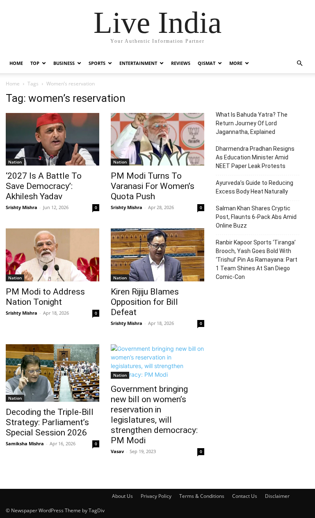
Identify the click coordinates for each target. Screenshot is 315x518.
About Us (122, 496)
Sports (97, 63)
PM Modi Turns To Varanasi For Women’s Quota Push (152, 186)
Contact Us (244, 496)
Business (64, 63)
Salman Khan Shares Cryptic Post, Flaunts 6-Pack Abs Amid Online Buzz (256, 217)
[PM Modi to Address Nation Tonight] (52, 254)
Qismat (206, 63)
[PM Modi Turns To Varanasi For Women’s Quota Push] (157, 139)
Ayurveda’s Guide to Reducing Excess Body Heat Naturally (254, 187)
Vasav (117, 451)
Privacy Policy (156, 496)
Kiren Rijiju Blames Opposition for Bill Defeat (145, 302)
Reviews (180, 63)
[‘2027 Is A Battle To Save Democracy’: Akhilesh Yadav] (52, 139)
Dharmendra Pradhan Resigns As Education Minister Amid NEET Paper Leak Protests (255, 157)
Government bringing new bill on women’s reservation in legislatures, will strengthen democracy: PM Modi (154, 414)
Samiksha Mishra (25, 443)
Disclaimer (277, 496)
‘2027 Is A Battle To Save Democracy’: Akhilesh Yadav (44, 186)
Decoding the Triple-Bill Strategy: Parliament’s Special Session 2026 (50, 422)
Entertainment (138, 63)
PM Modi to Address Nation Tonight (45, 297)
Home (16, 63)
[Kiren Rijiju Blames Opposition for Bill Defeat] (157, 254)
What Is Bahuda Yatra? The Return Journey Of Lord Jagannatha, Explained (252, 123)
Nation (15, 162)
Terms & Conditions (201, 496)
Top (34, 63)
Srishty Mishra (21, 207)
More (235, 63)
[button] (299, 63)
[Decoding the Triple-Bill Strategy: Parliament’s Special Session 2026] (52, 373)
